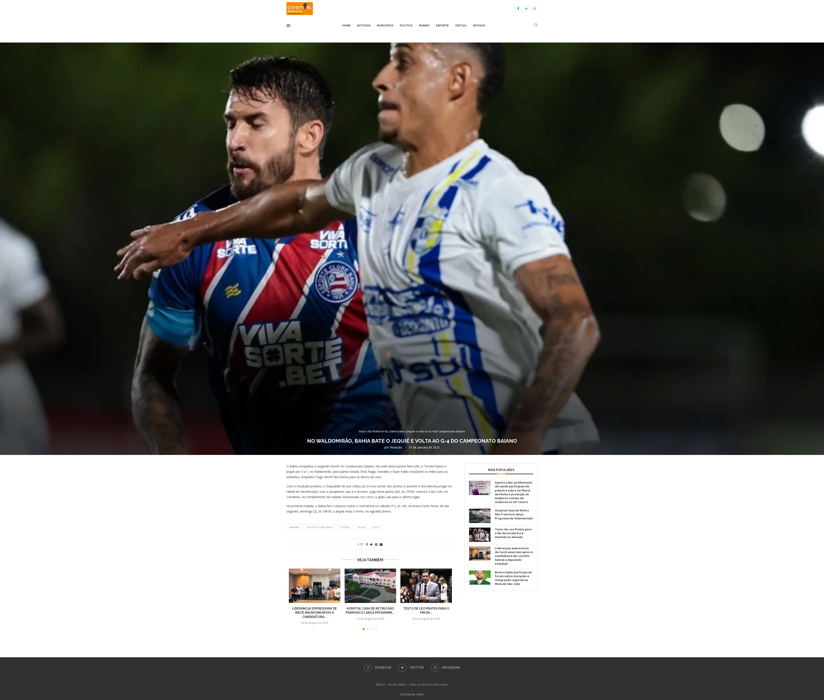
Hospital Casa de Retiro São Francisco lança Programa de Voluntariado (514, 514)
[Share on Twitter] (371, 544)
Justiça (460, 25)
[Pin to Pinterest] (376, 544)
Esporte (442, 25)
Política (406, 25)
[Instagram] (535, 9)
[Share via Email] (381, 544)
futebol (345, 527)
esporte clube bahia (320, 527)
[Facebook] (518, 9)
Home (346, 25)
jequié (361, 527)
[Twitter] (526, 9)
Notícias (363, 25)
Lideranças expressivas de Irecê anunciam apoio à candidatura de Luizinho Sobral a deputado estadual (514, 556)
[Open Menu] (288, 25)
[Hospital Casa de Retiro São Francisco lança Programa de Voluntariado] (370, 586)
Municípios (385, 25)
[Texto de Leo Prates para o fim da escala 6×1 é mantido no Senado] (426, 586)
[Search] (536, 25)
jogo (376, 527)
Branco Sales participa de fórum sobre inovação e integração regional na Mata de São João (513, 578)
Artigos (479, 25)
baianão (294, 527)
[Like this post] (361, 544)
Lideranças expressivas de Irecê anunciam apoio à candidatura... (314, 613)
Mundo (424, 25)
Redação (396, 447)
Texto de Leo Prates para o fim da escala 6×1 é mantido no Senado (513, 533)
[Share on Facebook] (367, 544)
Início (362, 431)
